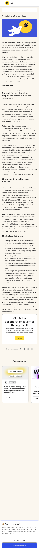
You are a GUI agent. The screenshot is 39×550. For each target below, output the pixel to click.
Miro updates (12, 382)
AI (5, 382)
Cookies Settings (19, 540)
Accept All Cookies (19, 545)
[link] (20, 349)
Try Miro (19, 338)
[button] (32, 349)
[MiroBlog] (10, 3)
